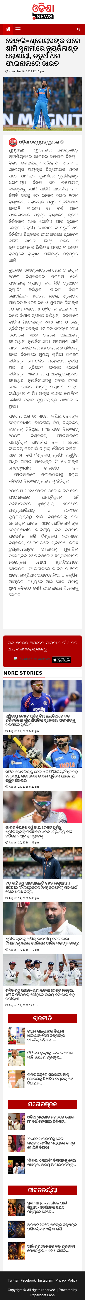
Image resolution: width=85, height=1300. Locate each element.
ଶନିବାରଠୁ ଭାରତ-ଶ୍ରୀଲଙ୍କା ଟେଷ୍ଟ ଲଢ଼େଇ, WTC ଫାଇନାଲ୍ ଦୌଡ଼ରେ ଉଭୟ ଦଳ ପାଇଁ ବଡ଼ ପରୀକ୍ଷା (40, 994)
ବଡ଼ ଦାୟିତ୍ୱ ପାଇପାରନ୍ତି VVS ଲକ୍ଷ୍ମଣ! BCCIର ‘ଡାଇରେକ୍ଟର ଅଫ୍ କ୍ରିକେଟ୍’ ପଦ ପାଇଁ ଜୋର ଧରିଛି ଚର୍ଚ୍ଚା (41, 887)
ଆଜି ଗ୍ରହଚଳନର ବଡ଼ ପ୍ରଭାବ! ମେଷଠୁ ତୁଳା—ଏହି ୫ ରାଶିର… (51, 1248)
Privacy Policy (66, 1280)
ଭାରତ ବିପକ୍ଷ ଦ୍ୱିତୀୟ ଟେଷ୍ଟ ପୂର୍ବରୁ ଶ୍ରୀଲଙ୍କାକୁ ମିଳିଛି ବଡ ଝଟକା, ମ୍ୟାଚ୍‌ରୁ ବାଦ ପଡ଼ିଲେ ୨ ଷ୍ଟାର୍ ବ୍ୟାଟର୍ (38, 831)
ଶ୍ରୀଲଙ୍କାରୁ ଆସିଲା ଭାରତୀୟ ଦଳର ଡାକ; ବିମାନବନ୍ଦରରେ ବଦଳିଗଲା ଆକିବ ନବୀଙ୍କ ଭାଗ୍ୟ (42, 941)
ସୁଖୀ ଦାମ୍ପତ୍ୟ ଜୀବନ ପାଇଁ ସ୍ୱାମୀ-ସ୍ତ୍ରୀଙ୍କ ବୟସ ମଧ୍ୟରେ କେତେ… (47, 1207)
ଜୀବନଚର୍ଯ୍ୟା (42, 1190)
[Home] (8, 30)
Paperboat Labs (42, 1295)
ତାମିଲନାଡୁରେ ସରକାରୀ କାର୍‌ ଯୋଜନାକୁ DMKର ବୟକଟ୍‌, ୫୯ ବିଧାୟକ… (50, 1079)
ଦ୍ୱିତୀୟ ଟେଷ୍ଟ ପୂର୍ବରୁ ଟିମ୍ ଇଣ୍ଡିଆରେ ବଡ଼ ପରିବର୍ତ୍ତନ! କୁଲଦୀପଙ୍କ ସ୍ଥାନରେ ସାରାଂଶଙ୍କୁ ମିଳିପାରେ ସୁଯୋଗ (40, 720)
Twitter (13, 1280)
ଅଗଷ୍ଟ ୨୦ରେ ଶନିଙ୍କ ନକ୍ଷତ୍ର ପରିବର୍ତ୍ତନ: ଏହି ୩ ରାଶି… (52, 1226)
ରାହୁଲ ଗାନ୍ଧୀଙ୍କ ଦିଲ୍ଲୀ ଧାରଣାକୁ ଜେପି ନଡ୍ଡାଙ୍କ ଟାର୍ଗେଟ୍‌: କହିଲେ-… (46, 1035)
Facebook (28, 1280)
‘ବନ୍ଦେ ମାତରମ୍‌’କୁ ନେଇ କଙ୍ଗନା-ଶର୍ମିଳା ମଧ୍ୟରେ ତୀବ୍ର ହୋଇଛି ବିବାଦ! (51, 1143)
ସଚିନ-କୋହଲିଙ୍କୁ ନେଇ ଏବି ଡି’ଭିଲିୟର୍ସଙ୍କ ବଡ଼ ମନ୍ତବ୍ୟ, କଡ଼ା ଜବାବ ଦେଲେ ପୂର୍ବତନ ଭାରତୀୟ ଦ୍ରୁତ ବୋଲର (41, 776)
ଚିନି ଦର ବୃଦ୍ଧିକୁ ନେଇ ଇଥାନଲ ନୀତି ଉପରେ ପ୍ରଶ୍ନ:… (50, 1055)
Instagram (45, 1280)
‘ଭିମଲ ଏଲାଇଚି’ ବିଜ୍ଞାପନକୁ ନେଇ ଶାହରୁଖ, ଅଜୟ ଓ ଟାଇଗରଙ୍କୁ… (51, 1162)
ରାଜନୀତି (42, 1018)
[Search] (78, 29)
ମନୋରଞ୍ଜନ (42, 1104)
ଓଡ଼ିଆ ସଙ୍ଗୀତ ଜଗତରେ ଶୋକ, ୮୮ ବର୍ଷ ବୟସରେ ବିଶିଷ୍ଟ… (51, 1119)
